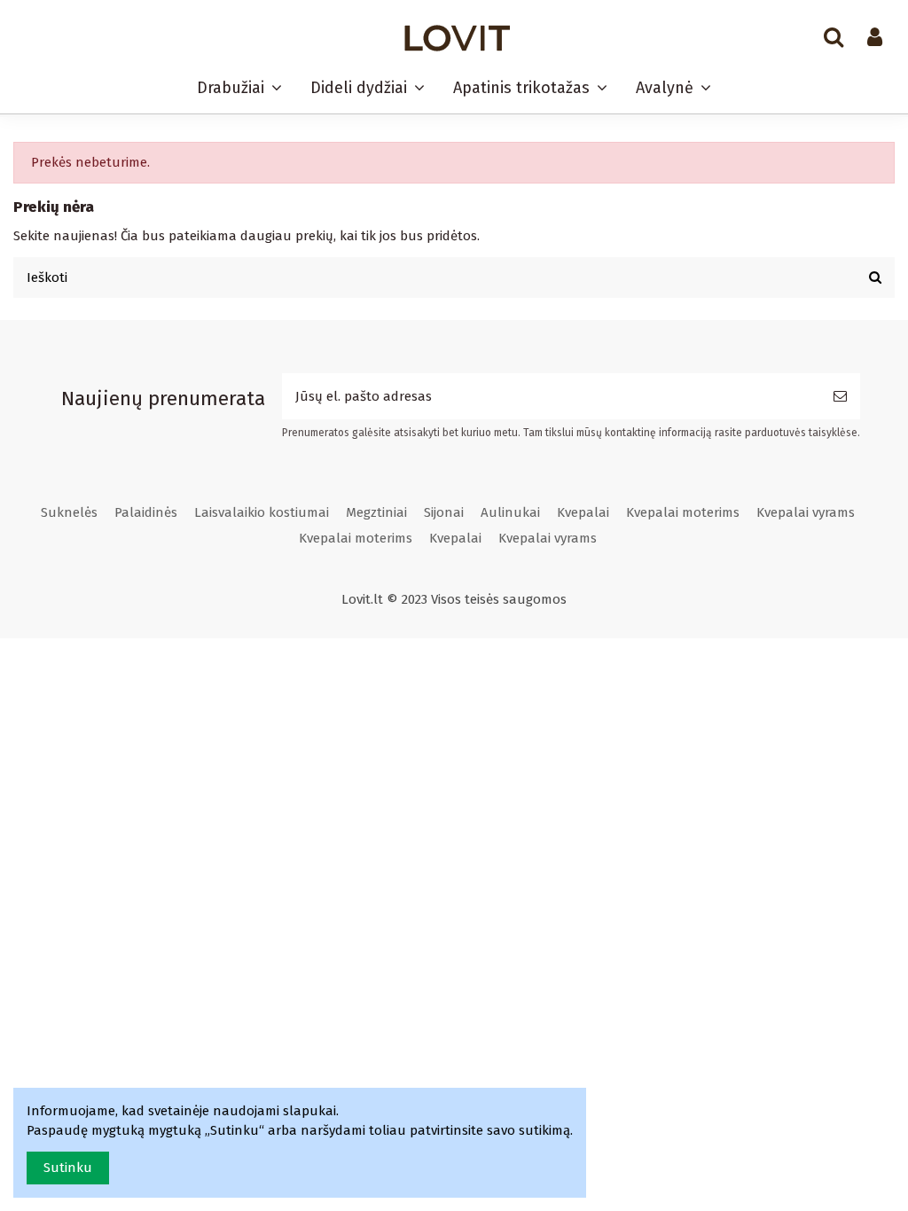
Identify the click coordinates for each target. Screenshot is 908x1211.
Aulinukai (510, 512)
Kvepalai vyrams (805, 512)
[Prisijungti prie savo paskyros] (874, 38)
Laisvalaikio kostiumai (261, 512)
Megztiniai (376, 512)
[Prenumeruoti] (840, 396)
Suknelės (69, 512)
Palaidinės (145, 512)
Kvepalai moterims (683, 512)
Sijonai (444, 512)
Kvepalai (583, 512)
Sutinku (67, 1168)
